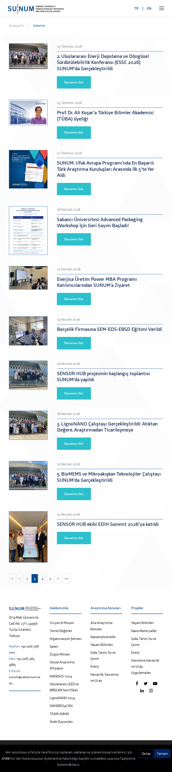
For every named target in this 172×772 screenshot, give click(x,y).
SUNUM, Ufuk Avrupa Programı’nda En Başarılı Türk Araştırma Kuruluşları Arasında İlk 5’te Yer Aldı (105, 169)
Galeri (54, 646)
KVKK (6, 758)
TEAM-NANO (59, 714)
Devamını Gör (74, 82)
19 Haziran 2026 (68, 319)
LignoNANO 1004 (62, 698)
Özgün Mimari (60, 654)
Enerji (94, 666)
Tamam (162, 753)
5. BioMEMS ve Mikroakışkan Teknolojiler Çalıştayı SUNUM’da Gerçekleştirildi (109, 477)
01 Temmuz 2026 (69, 153)
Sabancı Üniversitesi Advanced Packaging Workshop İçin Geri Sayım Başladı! (100, 222)
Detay (146, 753)
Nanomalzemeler (103, 637)
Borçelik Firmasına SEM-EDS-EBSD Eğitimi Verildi (109, 329)
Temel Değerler (61, 631)
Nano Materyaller (144, 631)
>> (66, 578)
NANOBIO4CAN (61, 706)
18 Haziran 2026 (68, 414)
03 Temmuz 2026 (69, 46)
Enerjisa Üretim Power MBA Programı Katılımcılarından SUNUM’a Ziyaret (97, 282)
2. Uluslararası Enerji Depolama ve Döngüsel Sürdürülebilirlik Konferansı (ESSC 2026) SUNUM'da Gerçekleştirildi (103, 62)
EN (149, 8)
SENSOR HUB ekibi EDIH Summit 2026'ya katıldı (108, 524)
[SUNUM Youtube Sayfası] (155, 683)
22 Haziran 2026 (68, 269)
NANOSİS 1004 (61, 676)
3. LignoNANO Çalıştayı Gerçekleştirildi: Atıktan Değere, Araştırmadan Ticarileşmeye (107, 427)
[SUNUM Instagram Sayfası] (151, 690)
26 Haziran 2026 (68, 209)
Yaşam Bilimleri (101, 645)
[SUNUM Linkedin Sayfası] (142, 690)
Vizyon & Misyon (62, 623)
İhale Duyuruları (61, 721)
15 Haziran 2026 (68, 464)
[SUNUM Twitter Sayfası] (146, 683)
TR (136, 8)
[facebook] (137, 683)
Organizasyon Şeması (66, 639)
